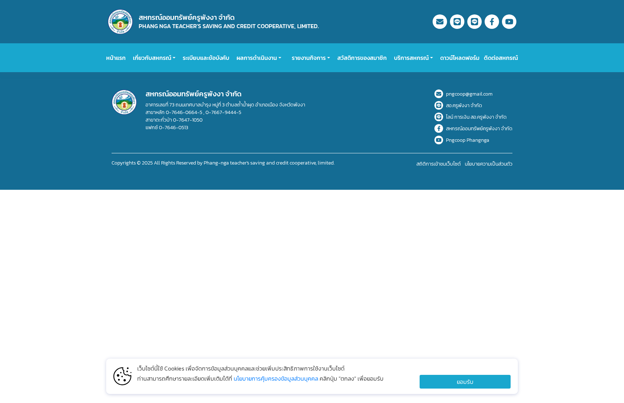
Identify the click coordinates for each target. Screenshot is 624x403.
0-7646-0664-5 (184, 112)
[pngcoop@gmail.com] (440, 21)
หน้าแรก (116, 57)
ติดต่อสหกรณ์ (501, 57)
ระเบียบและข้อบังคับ (206, 57)
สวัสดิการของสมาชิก (362, 57)
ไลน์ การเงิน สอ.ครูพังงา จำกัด (476, 117)
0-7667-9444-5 (222, 112)
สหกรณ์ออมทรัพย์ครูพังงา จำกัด (479, 128)
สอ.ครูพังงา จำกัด (464, 105)
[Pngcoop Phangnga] (509, 21)
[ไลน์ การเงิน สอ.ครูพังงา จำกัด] (474, 21)
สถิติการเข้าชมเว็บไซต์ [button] (439, 164)
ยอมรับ (465, 381)
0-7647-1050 (188, 120)
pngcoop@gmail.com (469, 94)
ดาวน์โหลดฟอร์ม (460, 57)
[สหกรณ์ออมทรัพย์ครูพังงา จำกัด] (492, 21)
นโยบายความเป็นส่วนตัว (488, 164)
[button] (154, 58)
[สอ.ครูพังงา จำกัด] (457, 21)
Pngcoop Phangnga (467, 140)
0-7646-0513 (173, 127)
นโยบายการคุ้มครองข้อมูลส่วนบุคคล (277, 378)
